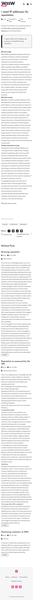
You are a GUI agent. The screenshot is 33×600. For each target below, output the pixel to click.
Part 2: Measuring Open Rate (10, 389)
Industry (5, 539)
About (7, 577)
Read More (4, 354)
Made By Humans (16, 581)
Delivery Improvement (10, 371)
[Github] (16, 587)
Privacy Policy (23, 577)
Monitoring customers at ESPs (15, 532)
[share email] (13, 231)
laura (4, 255)
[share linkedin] (21, 231)
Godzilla (4, 224)
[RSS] (16, 571)
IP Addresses (14, 224)
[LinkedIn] (20, 587)
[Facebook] (12, 587)
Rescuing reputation (10, 252)
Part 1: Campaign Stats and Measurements (14, 387)
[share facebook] (9, 231)
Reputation (23, 224)
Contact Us (14, 577)
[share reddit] (17, 231)
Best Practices (7, 259)
